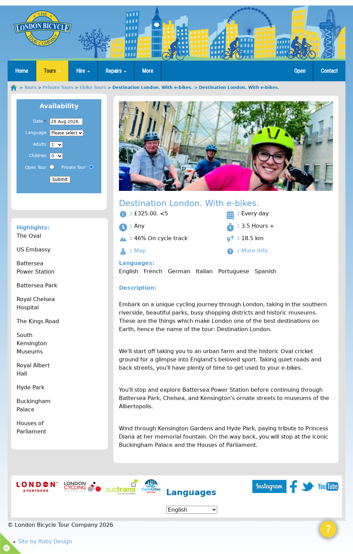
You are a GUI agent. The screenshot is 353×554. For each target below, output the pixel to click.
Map (140, 250)
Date (39, 121)
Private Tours (58, 87)
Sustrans (121, 486)
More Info (254, 250)
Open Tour (35, 167)
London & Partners (37, 487)
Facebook (293, 486)
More (147, 71)
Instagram (269, 486)
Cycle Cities (151, 486)
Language (36, 132)
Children (37, 155)
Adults (39, 144)
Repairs (114, 71)
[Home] (42, 28)
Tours (50, 71)
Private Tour (73, 167)
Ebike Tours (93, 87)
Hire (81, 71)
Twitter (307, 486)
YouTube (328, 486)
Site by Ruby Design (45, 541)
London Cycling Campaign (82, 487)
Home (21, 71)
